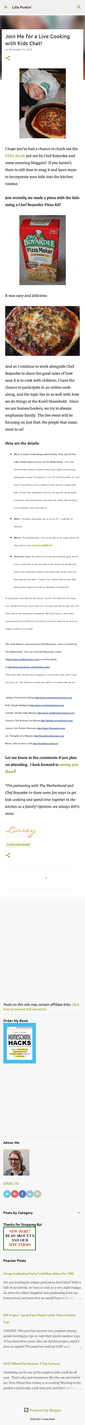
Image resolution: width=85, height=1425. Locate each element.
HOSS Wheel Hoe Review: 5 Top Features (31, 1363)
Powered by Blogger (45, 1410)
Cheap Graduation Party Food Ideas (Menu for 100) (38, 1273)
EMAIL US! (11, 1184)
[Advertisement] (42, 946)
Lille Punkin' (22, 7)
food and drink (18, 845)
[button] (7, 58)
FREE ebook (15, 156)
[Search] (79, 7)
